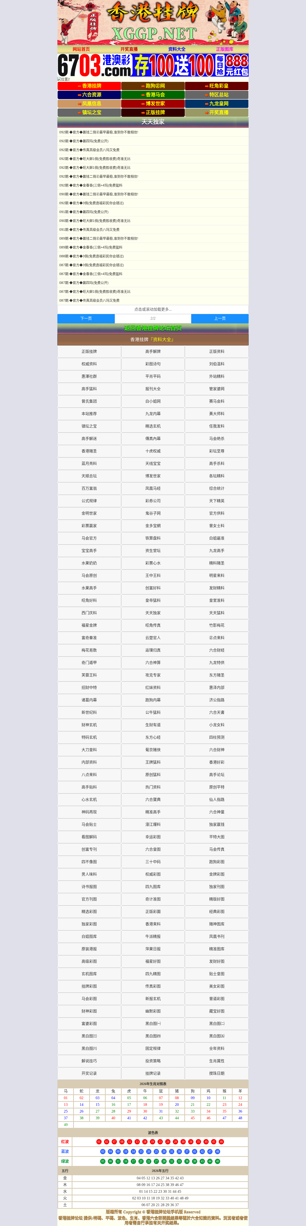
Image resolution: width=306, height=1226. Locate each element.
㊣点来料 (216, 638)
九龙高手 (216, 551)
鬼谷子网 (153, 513)
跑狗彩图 (216, 862)
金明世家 (89, 513)
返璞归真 (153, 650)
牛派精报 (153, 936)
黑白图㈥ (89, 1048)
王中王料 (153, 576)
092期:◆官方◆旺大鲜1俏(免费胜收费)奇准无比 (95, 159)
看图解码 (89, 837)
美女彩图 (216, 986)
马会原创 (89, 576)
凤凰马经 (153, 488)
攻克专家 (153, 675)
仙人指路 (216, 800)
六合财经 (216, 650)
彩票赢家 (89, 526)
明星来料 (216, 576)
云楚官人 (153, 638)
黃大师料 (216, 414)
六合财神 (216, 750)
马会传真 (216, 849)
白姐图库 (89, 936)
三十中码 (153, 862)
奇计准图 (153, 899)
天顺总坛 (89, 476)
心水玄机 (89, 800)
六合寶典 (153, 800)
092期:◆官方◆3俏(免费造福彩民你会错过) (91, 203)
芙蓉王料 (89, 675)
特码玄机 (89, 737)
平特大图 (216, 837)
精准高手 (153, 812)
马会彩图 (89, 999)
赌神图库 (216, 924)
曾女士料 (216, 526)
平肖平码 (153, 376)
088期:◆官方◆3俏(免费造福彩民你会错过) (91, 256)
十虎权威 (153, 451)
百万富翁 (89, 488)
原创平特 (216, 787)
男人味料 (89, 874)
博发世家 (153, 476)
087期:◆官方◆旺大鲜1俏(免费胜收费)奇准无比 (95, 291)
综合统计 (216, 488)
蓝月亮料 (89, 463)
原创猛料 (153, 775)
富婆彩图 (89, 1024)
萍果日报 (153, 949)
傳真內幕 (153, 439)
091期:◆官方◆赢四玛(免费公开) (84, 212)
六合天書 (216, 712)
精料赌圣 (216, 563)
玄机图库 (89, 974)
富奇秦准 (89, 638)
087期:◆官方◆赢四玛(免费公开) (84, 283)
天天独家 (153, 613)
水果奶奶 (89, 563)
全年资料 (216, 1048)
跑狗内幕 (153, 700)
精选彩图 (89, 912)
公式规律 (89, 501)
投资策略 (153, 1061)
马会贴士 (89, 824)
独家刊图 (216, 887)
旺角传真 (153, 625)
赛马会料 (216, 401)
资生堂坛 (153, 551)
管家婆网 (216, 389)
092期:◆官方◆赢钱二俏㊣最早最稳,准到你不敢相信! (98, 132)
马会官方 (89, 538)
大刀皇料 (89, 750)
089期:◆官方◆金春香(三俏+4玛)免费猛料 (90, 247)
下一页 (86, 318)
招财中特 (89, 688)
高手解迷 (89, 439)
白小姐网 (153, 401)
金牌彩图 (216, 874)
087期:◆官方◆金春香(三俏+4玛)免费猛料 (90, 274)
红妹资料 (153, 688)
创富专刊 (89, 849)
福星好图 (153, 961)
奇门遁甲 (89, 663)
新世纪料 (89, 712)
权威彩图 (153, 874)
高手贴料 (89, 787)
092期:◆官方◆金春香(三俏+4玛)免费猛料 (90, 185)
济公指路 (216, 700)
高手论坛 (216, 775)
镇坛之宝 (89, 426)
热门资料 (153, 787)
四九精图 (153, 974)
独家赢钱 (216, 824)
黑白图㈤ (216, 1036)
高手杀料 (216, 463)
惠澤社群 (89, 376)
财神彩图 (89, 1011)
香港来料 (153, 924)
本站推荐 (89, 414)
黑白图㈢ (89, 1036)
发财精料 (216, 588)
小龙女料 (216, 725)
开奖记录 (89, 1073)
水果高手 (89, 588)
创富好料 (153, 588)
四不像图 (89, 862)
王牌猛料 (153, 762)
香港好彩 (216, 762)
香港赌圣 (89, 451)
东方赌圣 (216, 675)
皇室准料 (216, 600)
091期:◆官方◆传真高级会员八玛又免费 (89, 229)
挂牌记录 (153, 1073)
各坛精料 (216, 476)
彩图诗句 (153, 364)
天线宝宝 (153, 463)
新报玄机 (153, 999)
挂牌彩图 (89, 986)
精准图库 (216, 949)
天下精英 (216, 501)
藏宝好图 (216, 1011)
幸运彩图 (153, 837)
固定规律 (153, 1048)
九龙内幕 (153, 414)
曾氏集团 (89, 401)
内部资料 (89, 762)
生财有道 (153, 725)
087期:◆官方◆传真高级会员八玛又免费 (89, 300)
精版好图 (216, 899)
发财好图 (216, 961)
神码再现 (89, 812)
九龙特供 (216, 663)
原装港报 (89, 949)
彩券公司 (153, 501)
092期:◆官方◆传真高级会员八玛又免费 (89, 150)
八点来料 (89, 775)
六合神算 (153, 663)
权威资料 (89, 364)
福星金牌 (89, 625)
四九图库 (153, 887)
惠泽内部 (216, 688)
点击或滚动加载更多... (153, 309)
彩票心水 (153, 563)
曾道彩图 (216, 999)
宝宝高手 (89, 551)
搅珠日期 (216, 1073)
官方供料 (216, 513)
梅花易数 (89, 650)
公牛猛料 (153, 712)
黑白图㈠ (153, 1024)
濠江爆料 (153, 824)
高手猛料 (89, 389)
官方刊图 (89, 899)
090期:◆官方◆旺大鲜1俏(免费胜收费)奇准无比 (95, 221)
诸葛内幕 (89, 700)
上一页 (220, 318)
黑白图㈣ (153, 1036)
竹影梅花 (216, 625)
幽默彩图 (153, 1011)
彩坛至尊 (216, 451)
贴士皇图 (216, 974)
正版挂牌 (89, 351)
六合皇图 (153, 849)
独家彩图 (89, 924)
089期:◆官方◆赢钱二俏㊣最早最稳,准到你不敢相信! (98, 238)
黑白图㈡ (216, 1024)
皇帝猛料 (153, 600)
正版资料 (216, 351)
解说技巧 (89, 1061)
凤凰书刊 (216, 936)
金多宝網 (153, 526)
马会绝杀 (216, 439)
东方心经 (153, 737)
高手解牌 (153, 351)
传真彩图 (153, 986)
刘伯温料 (216, 364)
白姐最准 (216, 538)
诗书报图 (89, 887)
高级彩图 (89, 961)
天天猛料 (216, 613)
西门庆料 (89, 613)
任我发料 (216, 426)
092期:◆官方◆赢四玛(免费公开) (84, 141)
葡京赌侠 (153, 750)
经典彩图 (216, 912)
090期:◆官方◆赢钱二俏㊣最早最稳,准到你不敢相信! (98, 194)
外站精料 (216, 376)
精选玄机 (153, 426)
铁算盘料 (153, 538)
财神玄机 (89, 725)
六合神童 (216, 812)
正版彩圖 (153, 912)
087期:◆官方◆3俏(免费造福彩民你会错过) (91, 265)
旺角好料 (89, 600)
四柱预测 (216, 737)
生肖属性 (216, 1061)
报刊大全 (153, 389)
